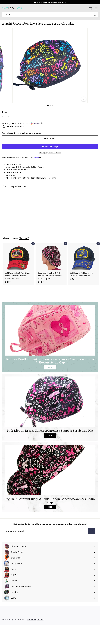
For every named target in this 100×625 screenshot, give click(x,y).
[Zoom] (83, 99)
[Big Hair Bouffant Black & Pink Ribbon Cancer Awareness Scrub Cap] (50, 470)
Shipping (17, 133)
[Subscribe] (91, 531)
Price (5, 112)
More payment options (50, 152)
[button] (50, 123)
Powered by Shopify (35, 619)
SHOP (50, 367)
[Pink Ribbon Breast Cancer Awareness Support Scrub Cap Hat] (50, 401)
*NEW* (24, 238)
